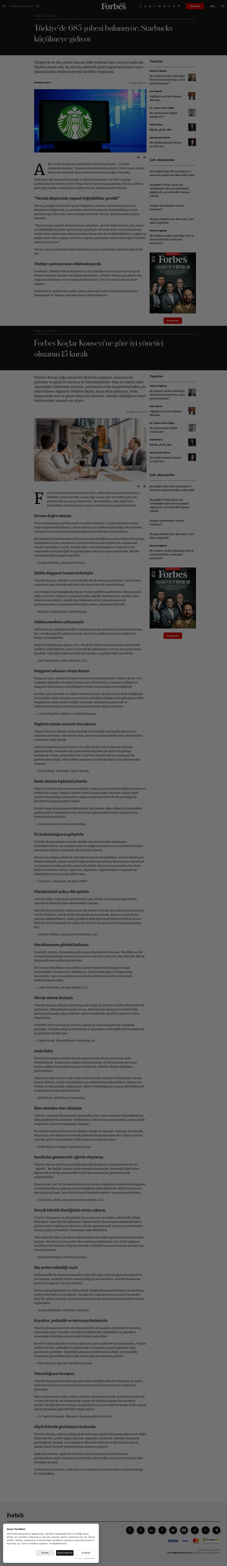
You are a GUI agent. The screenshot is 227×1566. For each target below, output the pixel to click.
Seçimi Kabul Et (64, 1552)
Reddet (44, 1552)
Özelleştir (85, 1552)
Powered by (85, 1558)
